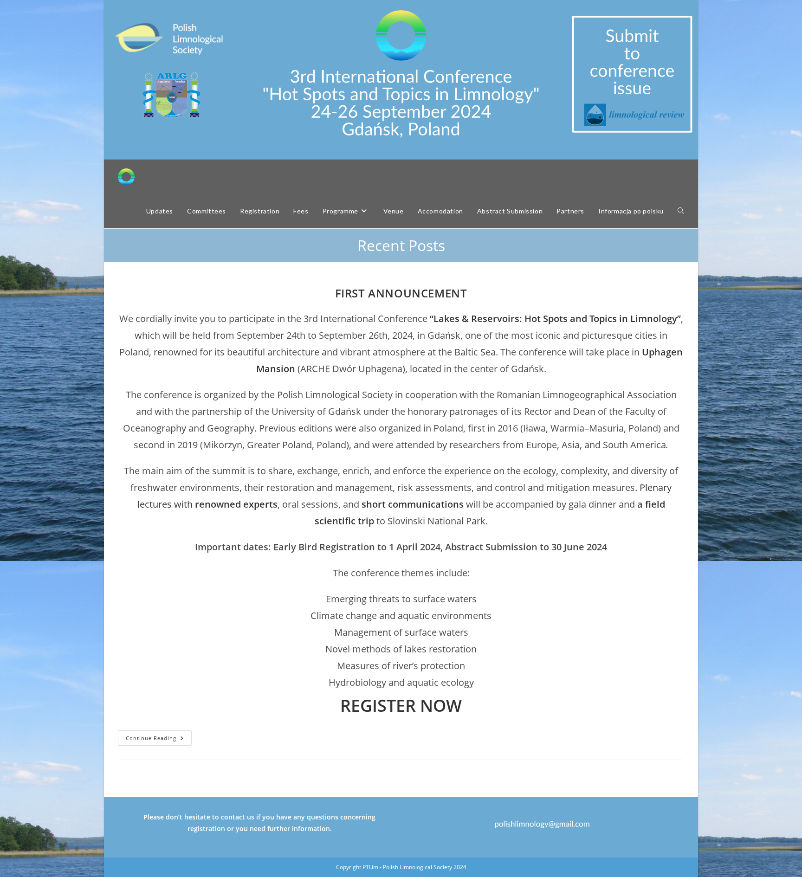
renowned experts (236, 504)
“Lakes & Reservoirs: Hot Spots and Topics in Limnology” (555, 318)
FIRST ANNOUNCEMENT (401, 293)
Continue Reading (159, 740)
